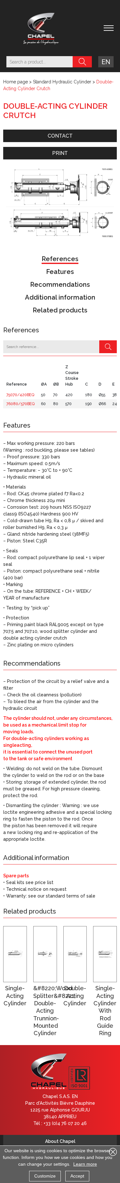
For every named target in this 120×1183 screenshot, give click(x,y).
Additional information (60, 297)
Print (60, 153)
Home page (15, 81)
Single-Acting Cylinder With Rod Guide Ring (104, 1010)
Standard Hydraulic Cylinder (62, 81)
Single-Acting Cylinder (15, 996)
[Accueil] (41, 28)
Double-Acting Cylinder (74, 996)
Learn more (85, 1164)
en (105, 62)
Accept (77, 1176)
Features (60, 272)
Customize (45, 1176)
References (60, 259)
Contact (60, 136)
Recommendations (60, 284)
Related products (60, 310)
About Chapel (60, 1141)
